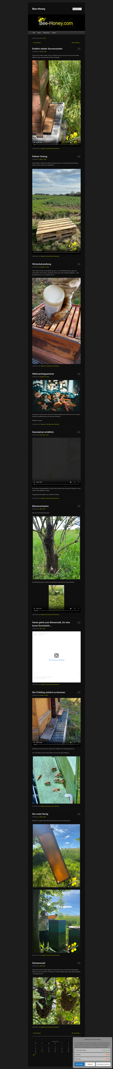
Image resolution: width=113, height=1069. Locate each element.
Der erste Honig (40, 813)
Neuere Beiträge (76, 42)
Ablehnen (90, 1064)
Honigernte (43, 955)
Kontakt (54, 32)
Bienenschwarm (40, 506)
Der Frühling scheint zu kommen (48, 692)
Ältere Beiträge (36, 42)
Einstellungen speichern (103, 1064)
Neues (39, 32)
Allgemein (43, 148)
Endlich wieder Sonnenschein (47, 48)
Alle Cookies (79, 1064)
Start (34, 32)
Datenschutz (46, 32)
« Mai (33, 1055)
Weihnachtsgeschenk (43, 373)
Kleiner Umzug (39, 156)
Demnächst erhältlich (43, 431)
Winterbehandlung (41, 263)
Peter (44, 38)
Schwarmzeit (38, 962)
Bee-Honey (38, 8)
